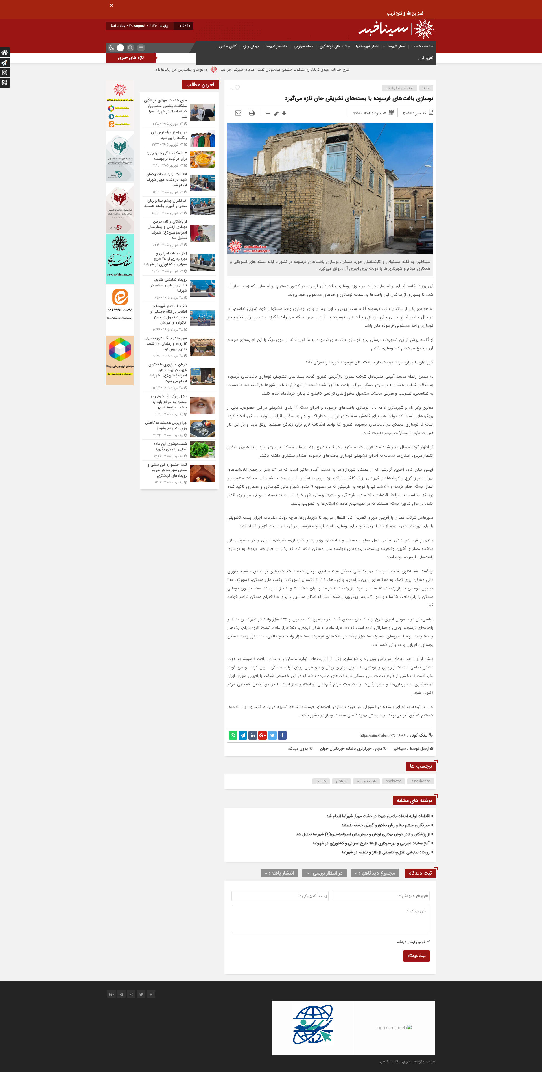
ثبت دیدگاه (416, 956)
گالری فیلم (425, 58)
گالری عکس (228, 46)
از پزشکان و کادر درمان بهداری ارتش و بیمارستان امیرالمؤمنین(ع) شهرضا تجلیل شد (363, 834)
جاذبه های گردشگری (335, 46)
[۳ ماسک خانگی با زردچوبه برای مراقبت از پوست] (179, 159)
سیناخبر (400, 749)
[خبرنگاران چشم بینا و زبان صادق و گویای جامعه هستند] (179, 207)
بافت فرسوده (366, 781)
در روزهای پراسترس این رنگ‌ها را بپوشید (229, 70)
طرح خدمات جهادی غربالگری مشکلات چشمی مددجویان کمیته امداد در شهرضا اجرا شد (337, 70)
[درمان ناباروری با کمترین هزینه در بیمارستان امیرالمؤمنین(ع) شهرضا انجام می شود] (179, 376)
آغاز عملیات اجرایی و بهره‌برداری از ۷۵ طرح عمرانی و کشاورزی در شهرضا (371, 843)
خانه (426, 88)
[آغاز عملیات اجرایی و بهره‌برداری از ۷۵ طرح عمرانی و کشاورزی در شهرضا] (179, 262)
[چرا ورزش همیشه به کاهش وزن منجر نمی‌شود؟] (179, 429)
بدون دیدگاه (298, 749)
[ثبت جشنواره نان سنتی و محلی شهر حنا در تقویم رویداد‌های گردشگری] (179, 473)
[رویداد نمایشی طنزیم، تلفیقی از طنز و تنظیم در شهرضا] (179, 289)
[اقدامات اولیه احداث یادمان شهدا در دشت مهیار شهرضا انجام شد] (179, 183)
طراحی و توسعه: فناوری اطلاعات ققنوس (407, 1061)
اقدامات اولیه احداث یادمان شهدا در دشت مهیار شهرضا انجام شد (378, 816)
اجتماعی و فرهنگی (399, 88)
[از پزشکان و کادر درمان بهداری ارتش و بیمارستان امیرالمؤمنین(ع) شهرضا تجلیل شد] (179, 233)
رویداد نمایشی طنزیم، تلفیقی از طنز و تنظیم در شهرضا (386, 852)
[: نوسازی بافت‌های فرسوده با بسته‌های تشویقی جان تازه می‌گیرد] (238, 113)
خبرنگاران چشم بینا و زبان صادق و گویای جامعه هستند (385, 825)
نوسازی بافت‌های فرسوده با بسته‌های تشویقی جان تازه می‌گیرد (359, 98)
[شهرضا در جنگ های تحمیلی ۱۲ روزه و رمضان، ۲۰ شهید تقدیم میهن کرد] (179, 347)
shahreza (393, 781)
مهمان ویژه (251, 46)
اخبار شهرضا (396, 46)
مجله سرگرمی (304, 46)
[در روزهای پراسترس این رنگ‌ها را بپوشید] (179, 138)
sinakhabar (420, 781)
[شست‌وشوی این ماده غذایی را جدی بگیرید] (179, 450)
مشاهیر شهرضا (277, 46)
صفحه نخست (422, 46)
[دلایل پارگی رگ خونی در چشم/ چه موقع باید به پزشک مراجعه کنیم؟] (179, 405)
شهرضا (321, 781)
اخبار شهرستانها (367, 46)
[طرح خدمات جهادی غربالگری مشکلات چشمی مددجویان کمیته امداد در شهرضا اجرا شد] (179, 112)
